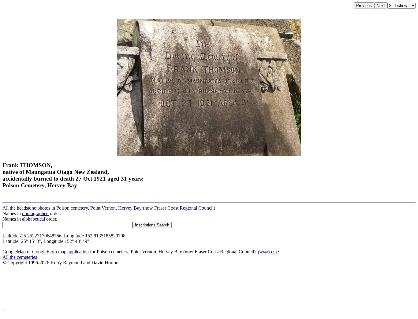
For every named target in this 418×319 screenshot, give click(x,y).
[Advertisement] (186, 287)
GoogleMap (14, 251)
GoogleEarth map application (61, 251)
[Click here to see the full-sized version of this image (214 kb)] (209, 154)
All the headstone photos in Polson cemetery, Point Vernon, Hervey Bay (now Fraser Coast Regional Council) (108, 208)
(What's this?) (269, 252)
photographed (35, 213)
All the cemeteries (19, 257)
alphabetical (33, 219)
